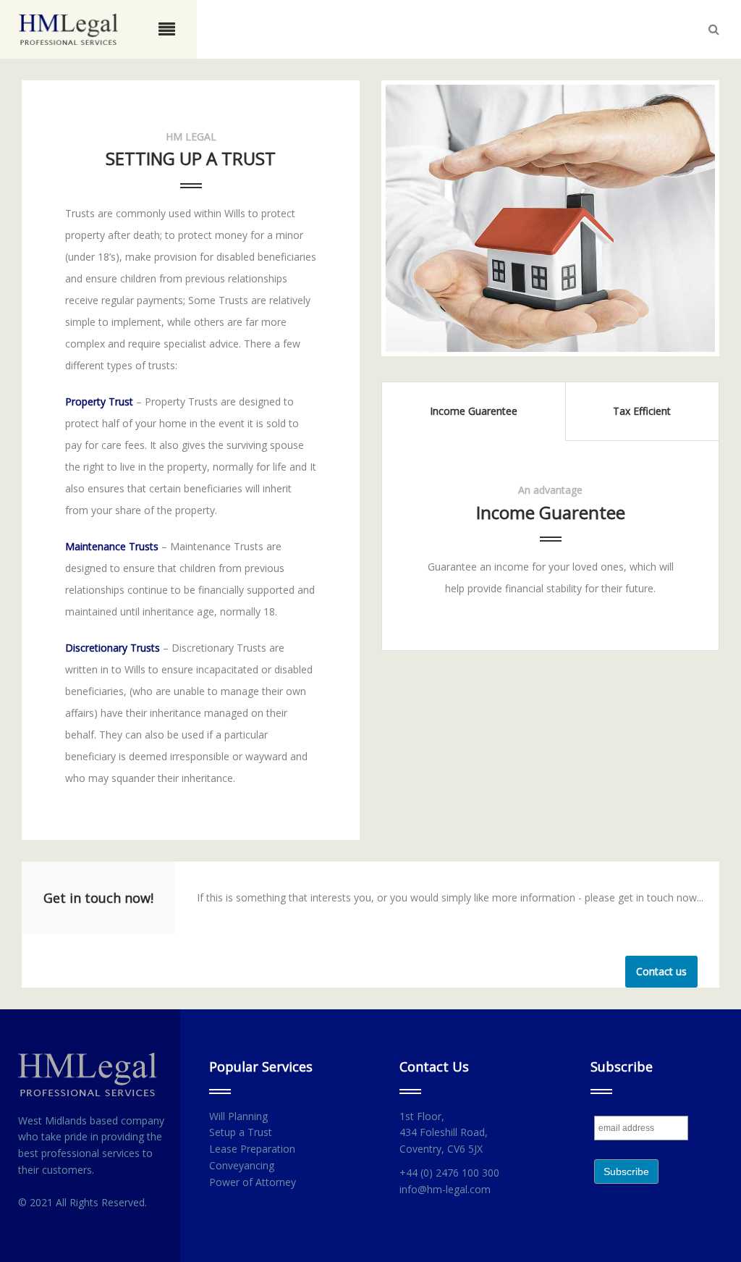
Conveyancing (241, 1165)
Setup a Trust (240, 1132)
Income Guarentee (473, 411)
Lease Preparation (252, 1149)
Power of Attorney (252, 1182)
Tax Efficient (642, 411)
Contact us (661, 971)
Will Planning (238, 1116)
